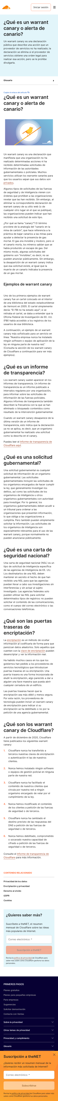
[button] (29, 80)
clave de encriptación (33, 650)
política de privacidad (23, 958)
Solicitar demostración (14, 1009)
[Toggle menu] (54, 7)
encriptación (14, 640)
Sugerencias (10, 1004)
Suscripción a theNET (29, 950)
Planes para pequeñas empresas (20, 995)
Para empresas (11, 999)
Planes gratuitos (11, 990)
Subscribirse (29, 1085)
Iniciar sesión (40, 7)
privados (8, 182)
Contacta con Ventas (14, 1014)
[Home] (6, 7)
